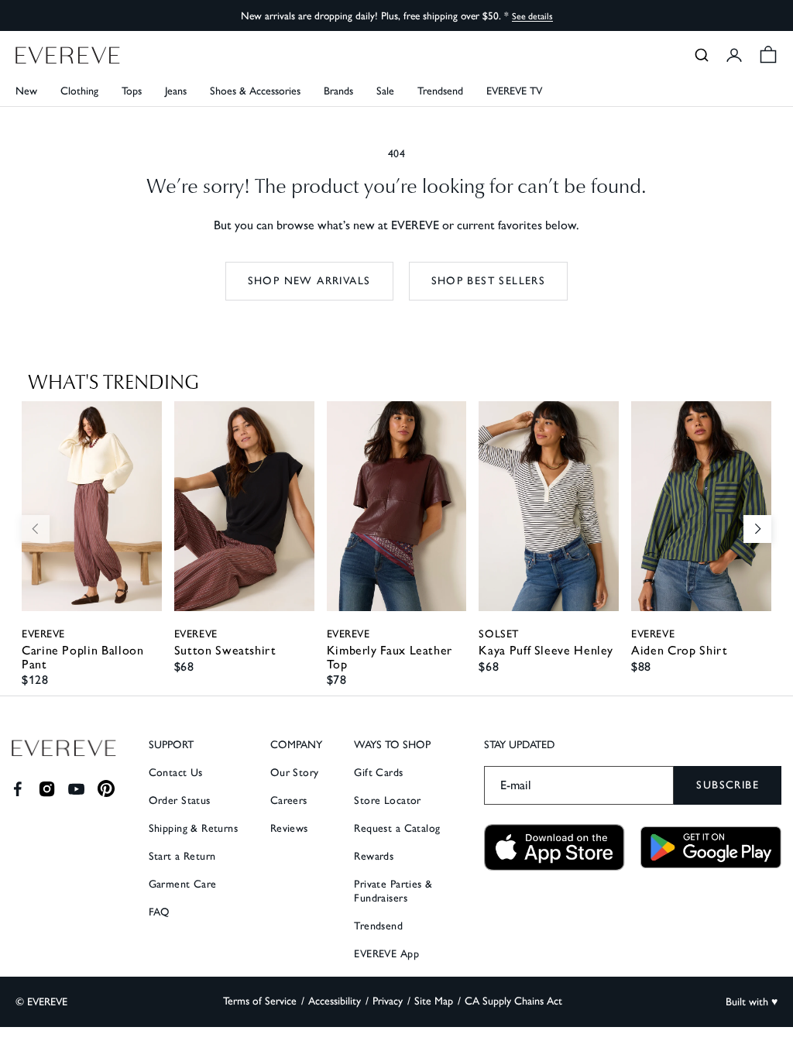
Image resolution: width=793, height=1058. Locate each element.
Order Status (180, 800)
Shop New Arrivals (309, 280)
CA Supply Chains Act (513, 1001)
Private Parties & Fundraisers (393, 891)
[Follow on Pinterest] (106, 789)
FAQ (159, 912)
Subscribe (727, 785)
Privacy (387, 1001)
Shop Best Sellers (488, 280)
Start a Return (182, 856)
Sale (385, 91)
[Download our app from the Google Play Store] (710, 847)
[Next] (757, 529)
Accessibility (334, 1001)
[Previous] (36, 529)
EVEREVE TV (514, 91)
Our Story (294, 772)
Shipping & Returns (194, 828)
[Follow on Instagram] (47, 789)
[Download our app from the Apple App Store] (554, 847)
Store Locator (387, 800)
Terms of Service (260, 1001)
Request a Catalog (397, 828)
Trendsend (440, 91)
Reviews (289, 828)
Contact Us (176, 772)
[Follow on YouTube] (76, 789)
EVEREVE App (386, 953)
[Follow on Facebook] (17, 789)
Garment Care (183, 884)
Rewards (373, 856)
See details (532, 16)
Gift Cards (378, 772)
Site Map (433, 1001)
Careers (288, 800)
